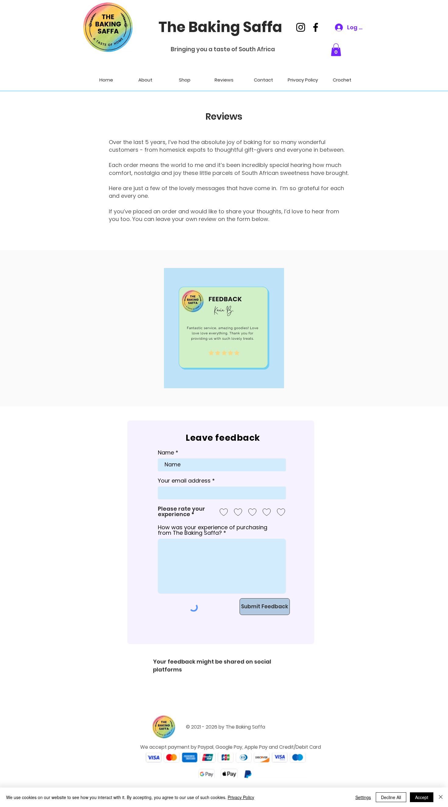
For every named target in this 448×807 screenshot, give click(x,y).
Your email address (184, 480)
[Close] (440, 797)
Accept (421, 797)
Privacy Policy (241, 797)
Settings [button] (363, 797)
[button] (336, 49)
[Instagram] (301, 27)
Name (166, 452)
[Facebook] (316, 27)
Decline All (391, 797)
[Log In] (335, 27)
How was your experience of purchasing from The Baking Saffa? (212, 530)
